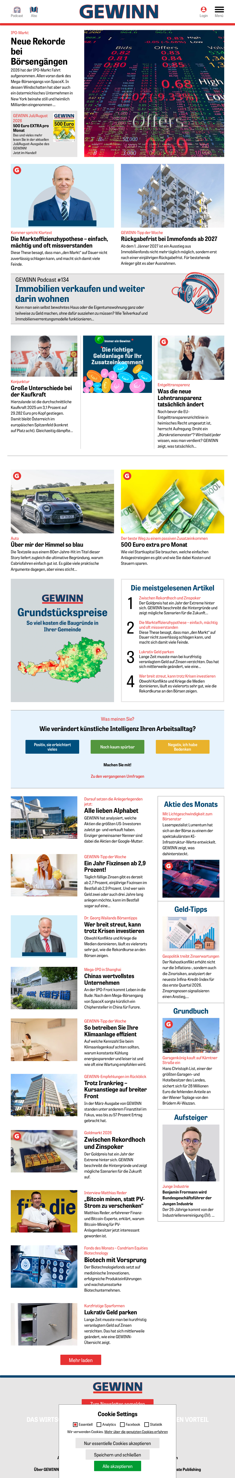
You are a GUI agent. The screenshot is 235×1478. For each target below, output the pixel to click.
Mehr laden (81, 1360)
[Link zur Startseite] (119, 11)
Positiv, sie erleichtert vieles (52, 747)
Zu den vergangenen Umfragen (117, 776)
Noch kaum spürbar (117, 747)
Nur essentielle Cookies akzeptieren (117, 1443)
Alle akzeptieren (118, 1466)
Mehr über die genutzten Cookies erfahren (136, 1431)
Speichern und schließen (117, 1454)
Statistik (156, 1424)
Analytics (109, 1424)
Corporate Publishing (182, 1469)
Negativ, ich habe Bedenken (182, 747)
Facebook (133, 1424)
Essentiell (85, 1424)
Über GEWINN (46, 1469)
